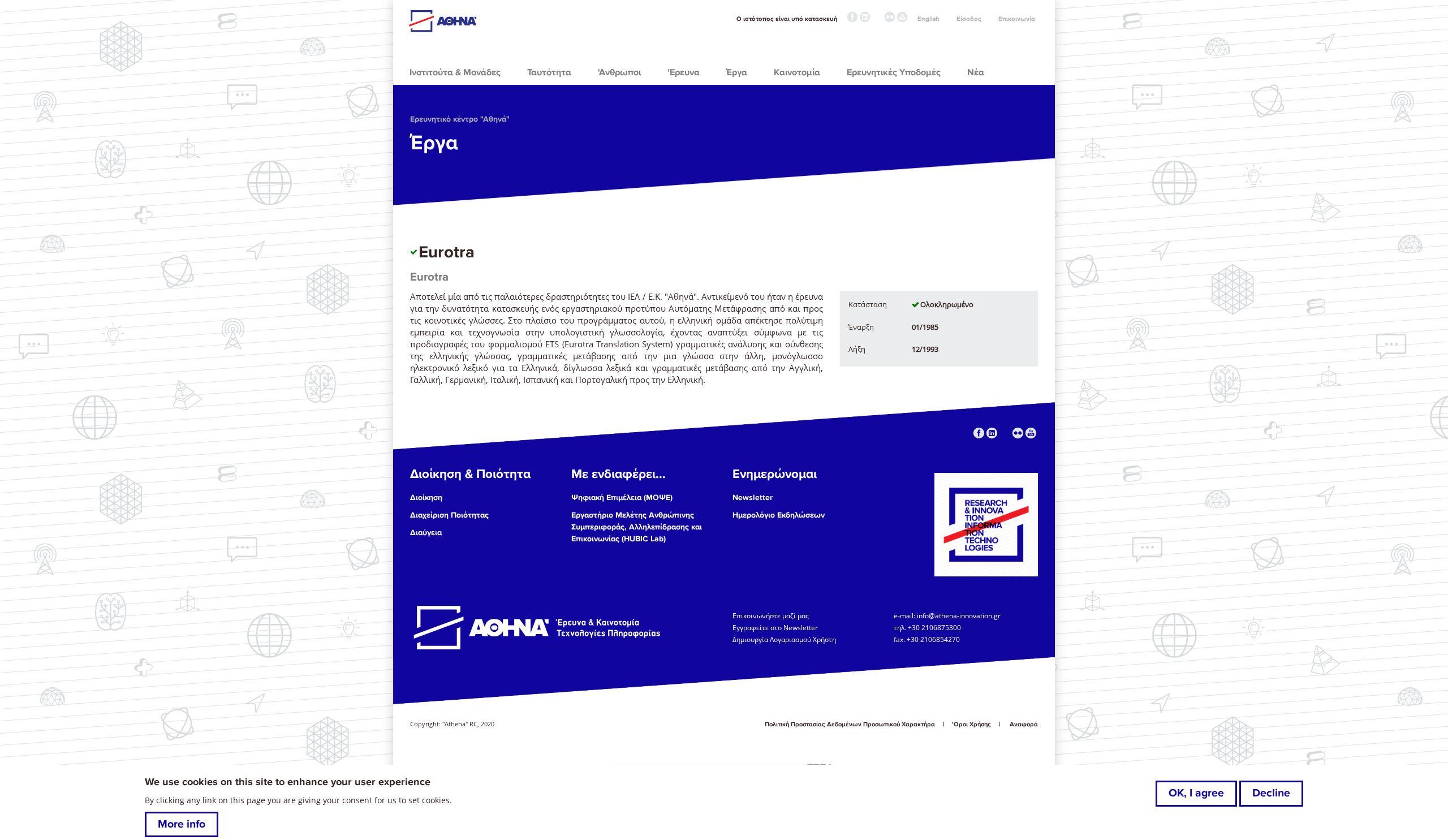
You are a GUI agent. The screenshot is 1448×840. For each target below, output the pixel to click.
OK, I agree (1196, 793)
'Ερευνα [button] (683, 72)
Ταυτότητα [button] (549, 72)
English (928, 19)
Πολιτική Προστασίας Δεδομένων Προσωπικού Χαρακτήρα (850, 724)
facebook (852, 17)
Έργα (434, 143)
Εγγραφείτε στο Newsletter (776, 627)
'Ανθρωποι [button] (619, 72)
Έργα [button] (736, 72)
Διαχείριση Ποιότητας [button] (449, 515)
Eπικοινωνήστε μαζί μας (770, 615)
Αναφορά (1024, 724)
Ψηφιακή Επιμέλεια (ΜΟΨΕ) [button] (622, 497)
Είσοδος (968, 19)
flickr (889, 17)
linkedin (864, 17)
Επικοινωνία (1016, 19)
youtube (902, 17)
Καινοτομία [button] (797, 72)
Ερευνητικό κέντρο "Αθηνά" (460, 119)
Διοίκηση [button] (426, 497)
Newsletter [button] (752, 497)
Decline (1271, 793)
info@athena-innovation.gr (959, 615)
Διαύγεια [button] (426, 532)
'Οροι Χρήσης (971, 724)
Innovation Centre (471, 21)
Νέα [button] (975, 72)
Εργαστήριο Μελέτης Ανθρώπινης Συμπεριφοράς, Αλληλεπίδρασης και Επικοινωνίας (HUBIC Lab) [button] (636, 527)
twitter (877, 17)
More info (181, 824)
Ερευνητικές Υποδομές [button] (894, 72)
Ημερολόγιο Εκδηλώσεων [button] (778, 515)
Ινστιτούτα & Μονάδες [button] (455, 72)
